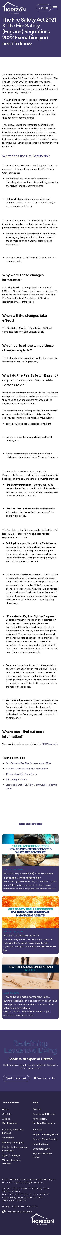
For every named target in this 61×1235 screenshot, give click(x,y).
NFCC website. (50, 744)
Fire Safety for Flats (16, 779)
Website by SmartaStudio (19, 1211)
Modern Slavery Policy (27, 1206)
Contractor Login (41, 1148)
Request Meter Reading (45, 1139)
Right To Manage (11, 1155)
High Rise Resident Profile (42, 1155)
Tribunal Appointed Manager (11, 1162)
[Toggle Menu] (55, 7)
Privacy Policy (8, 1206)
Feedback (38, 1129)
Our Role (6, 1114)
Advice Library (40, 1119)
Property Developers (13, 1142)
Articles (6, 1119)
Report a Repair (41, 1144)
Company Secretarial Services (13, 1131)
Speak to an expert (16, 1078)
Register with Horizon (44, 1114)
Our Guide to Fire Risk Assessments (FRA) (28, 763)
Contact (43, 7)
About (5, 1109)
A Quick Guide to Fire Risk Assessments (27, 768)
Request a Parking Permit (46, 1134)
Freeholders (8, 1137)
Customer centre (45, 1078)
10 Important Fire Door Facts (21, 774)
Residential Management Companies (15, 1149)
